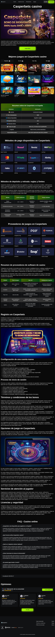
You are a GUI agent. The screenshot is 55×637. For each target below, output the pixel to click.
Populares (6, 60)
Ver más (27, 609)
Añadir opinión (47, 589)
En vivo (19, 60)
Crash (33, 60)
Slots (47, 60)
